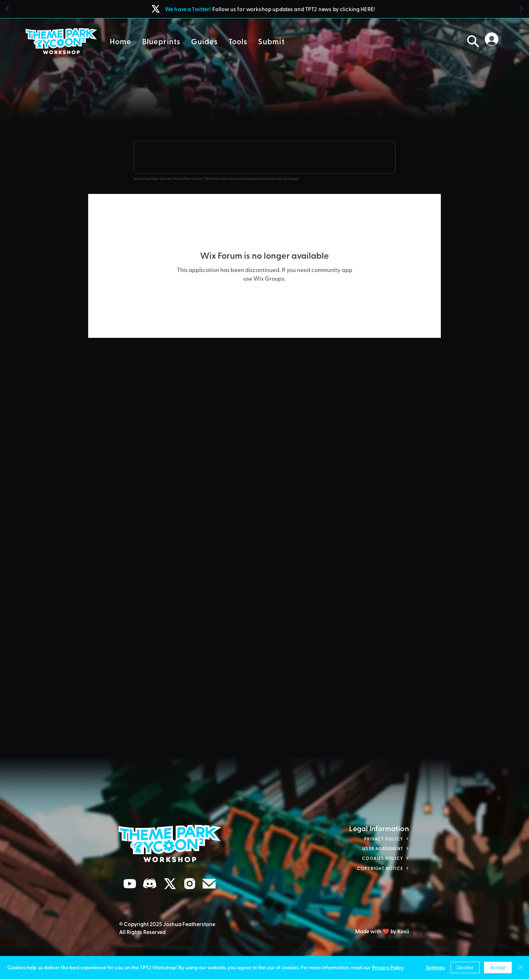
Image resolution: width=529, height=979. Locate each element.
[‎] (493, 39)
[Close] (520, 967)
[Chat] (130, 883)
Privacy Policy (388, 967)
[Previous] (7, 9)
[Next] (521, 9)
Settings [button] (435, 967)
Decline (465, 967)
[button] (161, 41)
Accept (498, 967)
